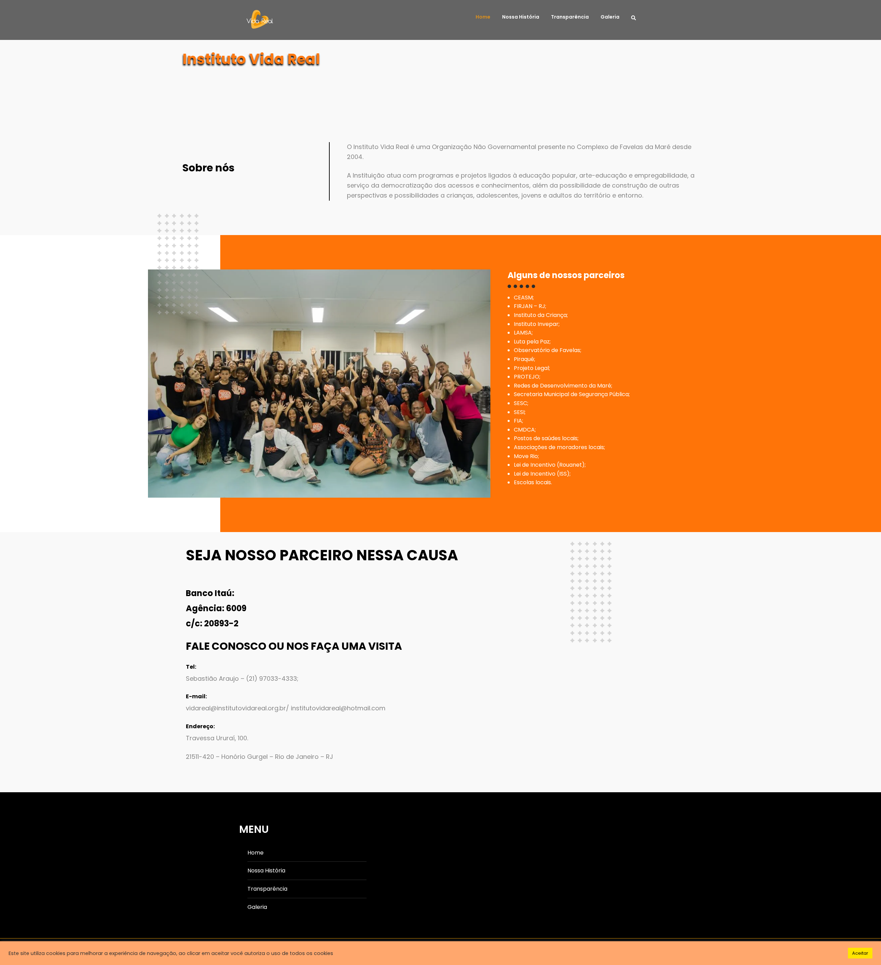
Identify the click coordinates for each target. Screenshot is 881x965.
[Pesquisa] (635, 17)
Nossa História (520, 16)
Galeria (610, 16)
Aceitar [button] (860, 953)
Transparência (570, 16)
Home (483, 16)
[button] (187, 576)
